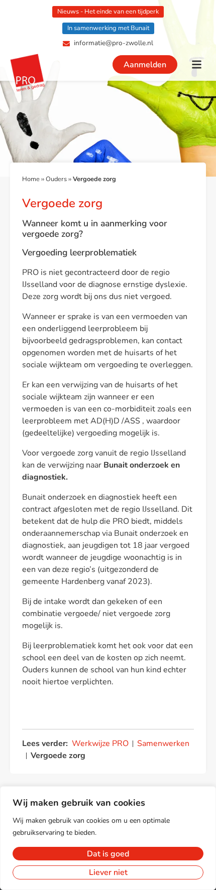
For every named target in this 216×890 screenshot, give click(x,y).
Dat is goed (108, 853)
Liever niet (108, 872)
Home (31, 179)
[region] (108, 838)
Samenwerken (163, 743)
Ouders (56, 179)
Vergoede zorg (58, 755)
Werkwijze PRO (100, 743)
